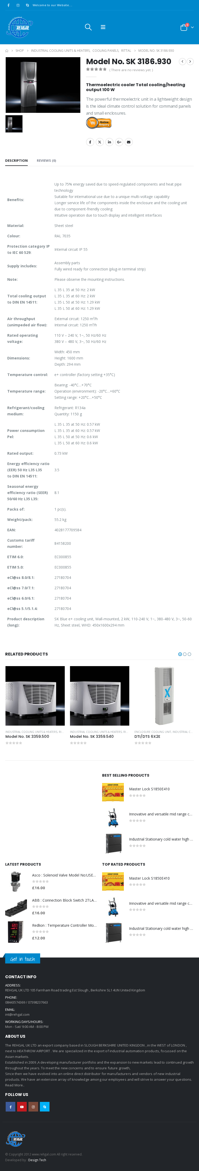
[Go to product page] (35, 695)
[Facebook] (8, 5)
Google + (119, 142)
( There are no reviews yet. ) (131, 70)
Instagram (33, 1106)
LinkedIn (109, 142)
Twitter (100, 142)
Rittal (63, 732)
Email (129, 142)
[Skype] (27, 5)
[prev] (182, 61)
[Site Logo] (19, 27)
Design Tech (37, 1160)
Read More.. (15, 1085)
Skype (44, 1106)
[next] (190, 61)
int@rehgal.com (17, 1014)
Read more (56, 674)
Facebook (90, 142)
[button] (88, 27)
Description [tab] (16, 160)
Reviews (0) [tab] (46, 160)
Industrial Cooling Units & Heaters (31, 732)
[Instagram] (18, 5)
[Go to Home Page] (6, 51)
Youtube (22, 1106)
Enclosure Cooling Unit (152, 732)
